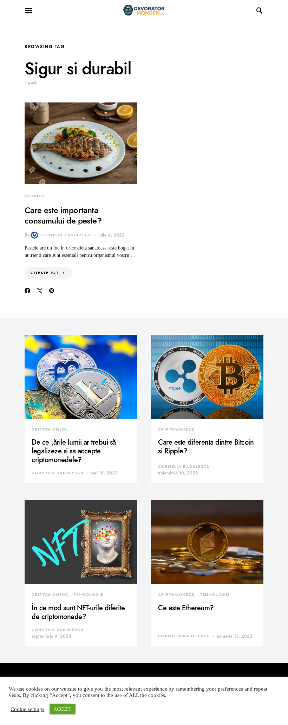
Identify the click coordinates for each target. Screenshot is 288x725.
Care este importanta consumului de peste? (63, 215)
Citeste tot (45, 272)
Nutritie (35, 196)
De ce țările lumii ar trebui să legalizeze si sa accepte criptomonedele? (74, 451)
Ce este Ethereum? (186, 608)
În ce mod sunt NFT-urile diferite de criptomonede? (78, 612)
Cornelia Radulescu (65, 235)
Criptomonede (50, 429)
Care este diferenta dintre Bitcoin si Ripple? (206, 446)
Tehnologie (89, 594)
